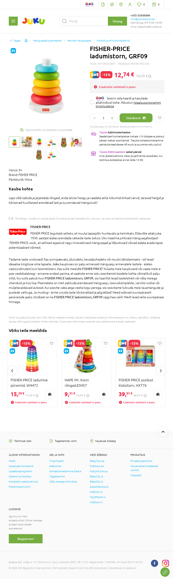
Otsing (117, 21)
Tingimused (56, 461)
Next (160, 370)
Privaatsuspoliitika (141, 461)
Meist (12, 461)
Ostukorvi (133, 118)
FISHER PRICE (40, 227)
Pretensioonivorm (19, 486)
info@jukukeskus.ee (142, 19)
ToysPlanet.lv (98, 497)
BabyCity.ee (97, 461)
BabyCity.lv (96, 481)
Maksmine (55, 466)
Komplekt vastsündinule (23, 481)
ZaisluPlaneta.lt (99, 486)
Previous (12, 370)
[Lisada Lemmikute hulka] (159, 117)
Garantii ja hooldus (20, 476)
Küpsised (135, 475)
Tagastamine (57, 476)
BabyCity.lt (96, 476)
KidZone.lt (96, 491)
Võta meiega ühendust (63, 481)
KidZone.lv (96, 502)
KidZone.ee (97, 466)
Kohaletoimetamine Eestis (65, 471)
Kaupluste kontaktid (21, 466)
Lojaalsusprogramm (20, 471)
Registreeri (26, 539)
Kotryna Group (98, 471)
